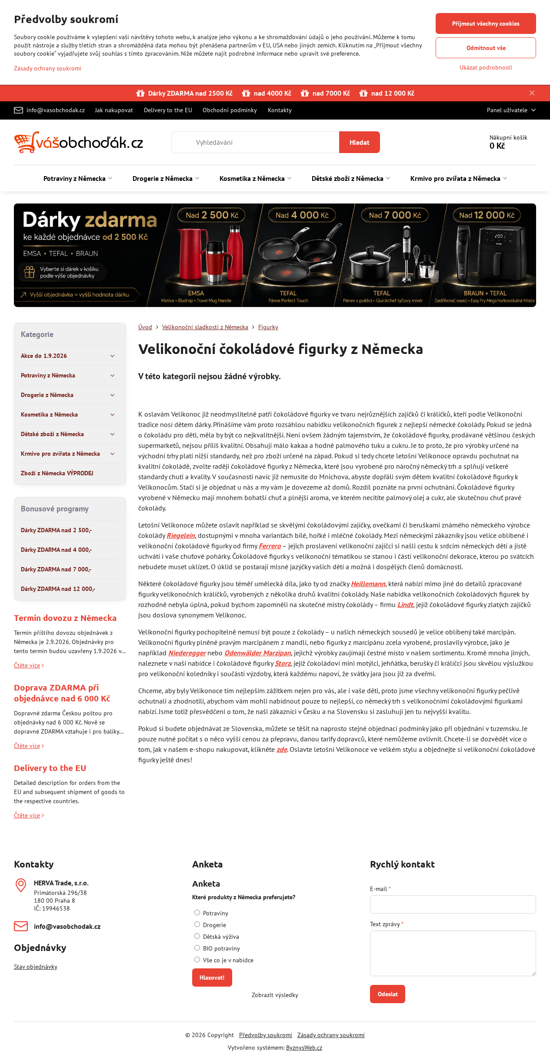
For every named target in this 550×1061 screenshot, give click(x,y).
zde (282, 749)
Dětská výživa (220, 937)
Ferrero (270, 545)
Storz (282, 663)
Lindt (405, 604)
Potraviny (214, 913)
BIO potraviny (220, 948)
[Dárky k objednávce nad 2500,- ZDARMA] (275, 257)
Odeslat (388, 994)
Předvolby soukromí (265, 1035)
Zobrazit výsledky (275, 995)
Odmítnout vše (486, 48)
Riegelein (181, 535)
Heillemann (368, 583)
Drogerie (213, 925)
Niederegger (187, 652)
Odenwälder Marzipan (257, 652)
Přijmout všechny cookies (486, 23)
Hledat (360, 142)
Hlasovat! (212, 977)
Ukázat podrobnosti (486, 67)
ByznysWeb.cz (304, 1047)
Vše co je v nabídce (227, 960)
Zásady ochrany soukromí (331, 1035)
